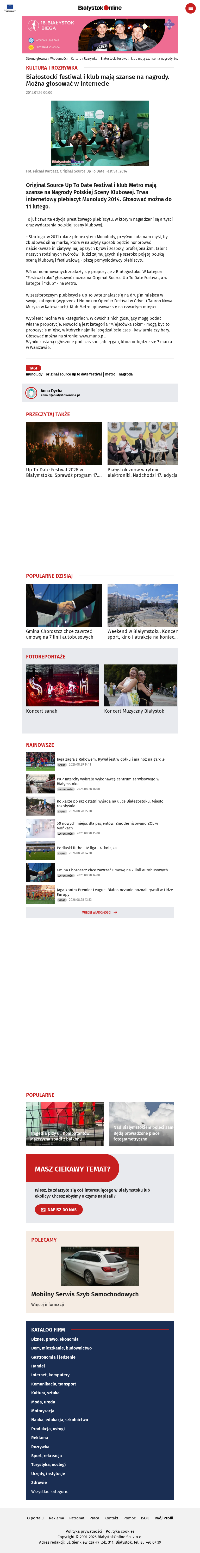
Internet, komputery (50, 1374)
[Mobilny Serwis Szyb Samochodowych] (100, 1266)
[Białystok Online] (100, 8)
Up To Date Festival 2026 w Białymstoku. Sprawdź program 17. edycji (62, 472)
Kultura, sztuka (45, 1392)
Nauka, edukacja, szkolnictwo (59, 1419)
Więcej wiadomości (96, 912)
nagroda (126, 374)
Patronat (76, 1518)
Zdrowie (39, 1482)
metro (110, 374)
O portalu (35, 1518)
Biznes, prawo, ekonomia (55, 1339)
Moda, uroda (43, 1402)
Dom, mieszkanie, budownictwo (61, 1348)
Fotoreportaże (46, 656)
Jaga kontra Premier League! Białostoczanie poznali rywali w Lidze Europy (115, 892)
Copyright (66, 1536)
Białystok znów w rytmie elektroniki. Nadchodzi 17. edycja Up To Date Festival (143, 472)
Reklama (39, 1437)
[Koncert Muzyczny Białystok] (140, 685)
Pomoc (129, 1518)
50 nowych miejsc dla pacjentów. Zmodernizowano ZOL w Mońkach (107, 825)
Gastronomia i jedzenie (53, 1357)
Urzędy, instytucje (48, 1473)
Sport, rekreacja (46, 1455)
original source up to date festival (74, 374)
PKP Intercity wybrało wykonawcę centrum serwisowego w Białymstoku (108, 781)
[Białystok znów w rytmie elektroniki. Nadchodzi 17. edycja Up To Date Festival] (146, 443)
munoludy (34, 374)
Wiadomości (58, 58)
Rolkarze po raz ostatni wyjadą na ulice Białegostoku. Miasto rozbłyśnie (110, 803)
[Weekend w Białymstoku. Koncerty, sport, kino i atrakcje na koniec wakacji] (146, 605)
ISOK (145, 1518)
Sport (61, 765)
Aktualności (65, 789)
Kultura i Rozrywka (84, 58)
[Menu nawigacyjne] (190, 8)
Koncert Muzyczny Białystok (134, 711)
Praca (94, 1518)
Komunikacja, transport (53, 1384)
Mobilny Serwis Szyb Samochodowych (85, 1294)
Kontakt (111, 1518)
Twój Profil (163, 1518)
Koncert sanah (42, 711)
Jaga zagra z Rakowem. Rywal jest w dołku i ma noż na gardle (111, 759)
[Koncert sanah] (62, 685)
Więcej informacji (47, 1304)
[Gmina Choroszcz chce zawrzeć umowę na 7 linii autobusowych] (64, 605)
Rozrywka (40, 1446)
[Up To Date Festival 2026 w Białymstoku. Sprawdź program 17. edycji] (64, 443)
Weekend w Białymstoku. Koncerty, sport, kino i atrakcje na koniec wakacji (145, 634)
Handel (38, 1366)
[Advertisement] (100, 525)
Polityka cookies (120, 1531)
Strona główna (36, 58)
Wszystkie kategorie (49, 1491)
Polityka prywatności (84, 1531)
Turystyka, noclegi (48, 1464)
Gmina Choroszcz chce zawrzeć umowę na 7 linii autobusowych (59, 634)
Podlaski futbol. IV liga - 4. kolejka (87, 848)
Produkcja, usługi (48, 1428)
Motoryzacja (42, 1410)
